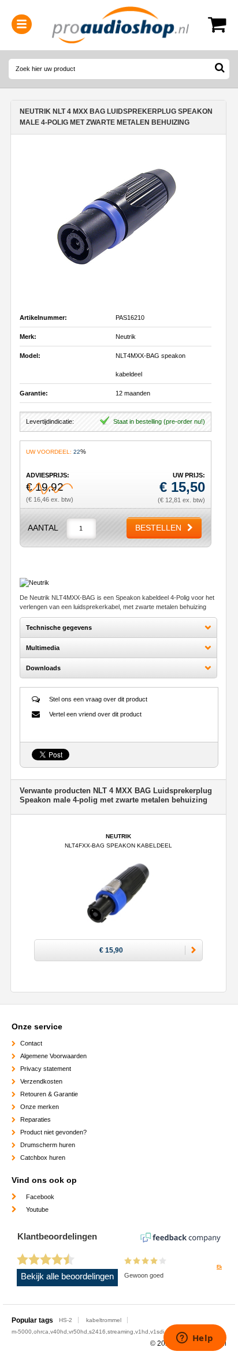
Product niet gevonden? (53, 1132)
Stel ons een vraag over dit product (98, 699)
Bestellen (158, 527)
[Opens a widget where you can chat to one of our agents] (194, 1338)
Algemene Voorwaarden (53, 1055)
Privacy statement (45, 1068)
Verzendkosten (41, 1081)
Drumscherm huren (47, 1144)
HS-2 (65, 1320)
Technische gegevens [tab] (59, 627)
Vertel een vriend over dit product (95, 714)
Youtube (37, 1209)
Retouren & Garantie (49, 1094)
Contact (31, 1043)
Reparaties (35, 1119)
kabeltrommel (103, 1320)
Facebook (40, 1196)
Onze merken (39, 1106)
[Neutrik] (34, 582)
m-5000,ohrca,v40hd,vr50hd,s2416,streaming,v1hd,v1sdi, (89, 1331)
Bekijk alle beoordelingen (67, 1276)
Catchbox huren (42, 1157)
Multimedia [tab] (43, 647)
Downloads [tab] (43, 667)
